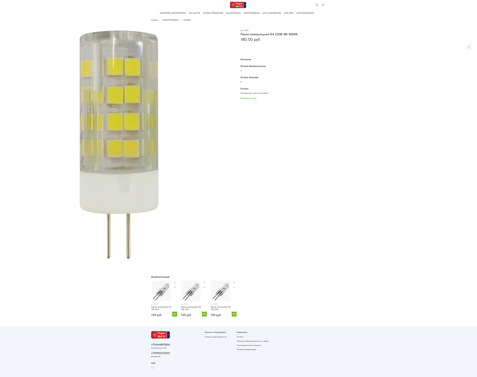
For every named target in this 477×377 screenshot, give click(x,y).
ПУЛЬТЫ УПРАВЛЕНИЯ (213, 13)
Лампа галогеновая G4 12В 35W (221, 308)
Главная (154, 20)
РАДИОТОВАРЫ (233, 13)
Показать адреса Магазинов (216, 337)
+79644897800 (160, 345)
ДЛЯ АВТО (288, 13)
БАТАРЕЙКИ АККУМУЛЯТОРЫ (173, 13)
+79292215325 (160, 353)
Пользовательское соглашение (249, 345)
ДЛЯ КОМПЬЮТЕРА (305, 13)
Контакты (240, 337)
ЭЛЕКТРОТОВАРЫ (252, 13)
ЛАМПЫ (187, 20)
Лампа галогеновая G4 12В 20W (161, 308)
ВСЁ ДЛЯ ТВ (194, 13)
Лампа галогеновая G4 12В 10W (191, 308)
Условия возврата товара (246, 349)
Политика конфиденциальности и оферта (253, 341)
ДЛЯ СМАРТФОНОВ (272, 13)
